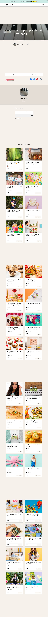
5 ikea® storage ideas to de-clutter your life (14, 562)
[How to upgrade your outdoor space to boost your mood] (14, 578)
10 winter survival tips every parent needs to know (14, 211)
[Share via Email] (41, 79)
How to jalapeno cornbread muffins (33, 445)
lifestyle (20, 334)
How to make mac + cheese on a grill (14, 515)
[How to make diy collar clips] (33, 295)
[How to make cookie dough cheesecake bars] (14, 271)
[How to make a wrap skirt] (33, 460)
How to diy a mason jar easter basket (32, 586)
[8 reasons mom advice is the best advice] (33, 554)
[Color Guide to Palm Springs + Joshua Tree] (33, 530)
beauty (20, 403)
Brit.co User (19, 44)
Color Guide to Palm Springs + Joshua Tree (33, 539)
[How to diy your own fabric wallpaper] (33, 343)
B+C (29, 166)
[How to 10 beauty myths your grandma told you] (14, 389)
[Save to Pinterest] (37, 79)
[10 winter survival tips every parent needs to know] (14, 202)
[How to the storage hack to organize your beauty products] (14, 530)
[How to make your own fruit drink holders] (14, 226)
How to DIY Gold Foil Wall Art (33, 210)
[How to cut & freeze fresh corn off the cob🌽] (14, 154)
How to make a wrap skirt (32, 468)
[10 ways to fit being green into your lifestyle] (33, 226)
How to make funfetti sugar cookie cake (14, 421)
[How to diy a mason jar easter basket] (33, 578)
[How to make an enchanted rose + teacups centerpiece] (14, 295)
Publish (32, 115)
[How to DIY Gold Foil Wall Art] (33, 202)
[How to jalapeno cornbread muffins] (33, 436)
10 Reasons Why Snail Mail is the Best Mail (14, 187)
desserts (20, 286)
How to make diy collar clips (33, 303)
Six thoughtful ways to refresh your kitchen (13, 445)
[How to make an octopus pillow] (14, 460)
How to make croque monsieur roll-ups (31, 280)
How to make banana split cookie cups (14, 352)
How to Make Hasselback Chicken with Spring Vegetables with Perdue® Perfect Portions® (32, 164)
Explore (5, 25)
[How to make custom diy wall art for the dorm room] (33, 319)
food (20, 169)
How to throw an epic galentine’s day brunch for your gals (14, 329)
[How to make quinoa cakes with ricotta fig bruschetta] (33, 412)
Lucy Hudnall (12, 166)
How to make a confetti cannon (32, 187)
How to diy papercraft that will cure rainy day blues (33, 515)
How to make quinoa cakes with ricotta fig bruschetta (33, 421)
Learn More (34, 1)
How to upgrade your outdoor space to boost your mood (14, 587)
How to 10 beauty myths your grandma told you (14, 397)
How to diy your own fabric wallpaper (33, 352)
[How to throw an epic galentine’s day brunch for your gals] (14, 319)
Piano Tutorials (24, 98)
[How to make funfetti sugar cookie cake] (14, 412)
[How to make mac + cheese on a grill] (14, 506)
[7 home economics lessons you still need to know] (33, 389)
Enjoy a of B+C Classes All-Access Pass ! (21, 1)
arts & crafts (19, 193)
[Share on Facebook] (31, 79)
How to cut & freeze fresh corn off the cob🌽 (13, 163)
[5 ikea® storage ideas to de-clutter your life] (14, 554)
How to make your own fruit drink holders (14, 235)
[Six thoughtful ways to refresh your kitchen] (14, 436)
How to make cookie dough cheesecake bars (14, 280)
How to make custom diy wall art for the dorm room (33, 328)
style (39, 310)
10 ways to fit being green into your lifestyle (32, 235)
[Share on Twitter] (34, 79)
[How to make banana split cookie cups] (14, 343)
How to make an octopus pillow (13, 469)
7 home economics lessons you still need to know (33, 397)
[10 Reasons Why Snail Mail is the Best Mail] (14, 178)
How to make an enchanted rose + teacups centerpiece (14, 304)
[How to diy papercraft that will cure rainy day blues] (33, 506)
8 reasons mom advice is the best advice (33, 562)
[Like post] (27, 44)
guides (9, 25)
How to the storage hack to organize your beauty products (14, 539)
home (39, 334)
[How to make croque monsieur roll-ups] (33, 271)
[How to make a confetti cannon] (33, 178)
